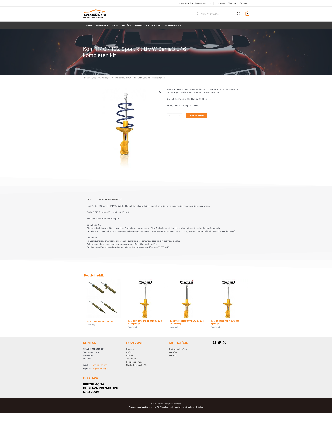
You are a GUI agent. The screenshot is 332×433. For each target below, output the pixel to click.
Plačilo (129, 352)
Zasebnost (131, 358)
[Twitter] (219, 342)
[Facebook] (214, 342)
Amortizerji (102, 78)
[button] (173, 25)
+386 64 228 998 (185, 3)
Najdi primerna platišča (136, 365)
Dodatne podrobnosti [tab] (110, 199)
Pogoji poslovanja (134, 362)
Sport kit (112, 78)
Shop (94, 78)
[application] (180, 25)
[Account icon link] (238, 14)
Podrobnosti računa (178, 349)
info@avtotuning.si (203, 3)
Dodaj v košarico (197, 115)
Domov (87, 78)
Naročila (173, 352)
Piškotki (129, 355)
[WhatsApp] (224, 342)
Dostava (130, 349)
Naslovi (172, 355)
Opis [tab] (89, 199)
